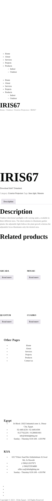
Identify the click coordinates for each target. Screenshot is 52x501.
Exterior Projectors (21, 110)
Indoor (12, 69)
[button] (26, 77)
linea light (32, 193)
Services (8, 60)
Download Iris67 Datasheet (11, 188)
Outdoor (13, 72)
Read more (6, 277)
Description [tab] (8, 201)
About (7, 57)
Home (7, 54)
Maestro (40, 193)
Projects (8, 63)
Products (8, 66)
